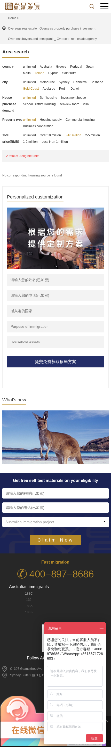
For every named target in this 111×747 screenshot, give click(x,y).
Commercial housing (80, 120)
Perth (63, 88)
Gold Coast (31, 88)
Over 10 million (50, 135)
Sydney (64, 82)
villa (86, 104)
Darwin (75, 88)
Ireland (39, 73)
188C (29, 593)
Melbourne (47, 82)
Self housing (48, 97)
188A (29, 606)
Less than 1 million (55, 142)
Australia (46, 66)
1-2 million (30, 142)
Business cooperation (38, 126)
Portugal (76, 66)
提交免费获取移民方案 (55, 361)
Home (12, 18)
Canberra (80, 82)
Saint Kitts (69, 73)
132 (28, 600)
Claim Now (55, 540)
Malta (27, 73)
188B (29, 612)
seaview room (69, 104)
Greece (61, 66)
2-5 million (92, 135)
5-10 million (73, 135)
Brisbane (97, 82)
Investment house (73, 97)
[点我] (104, 6)
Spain (90, 66)
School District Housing (39, 104)
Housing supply (51, 120)
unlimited (29, 66)
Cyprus (53, 73)
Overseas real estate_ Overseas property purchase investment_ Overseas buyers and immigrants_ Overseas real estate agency (52, 34)
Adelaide (49, 88)
